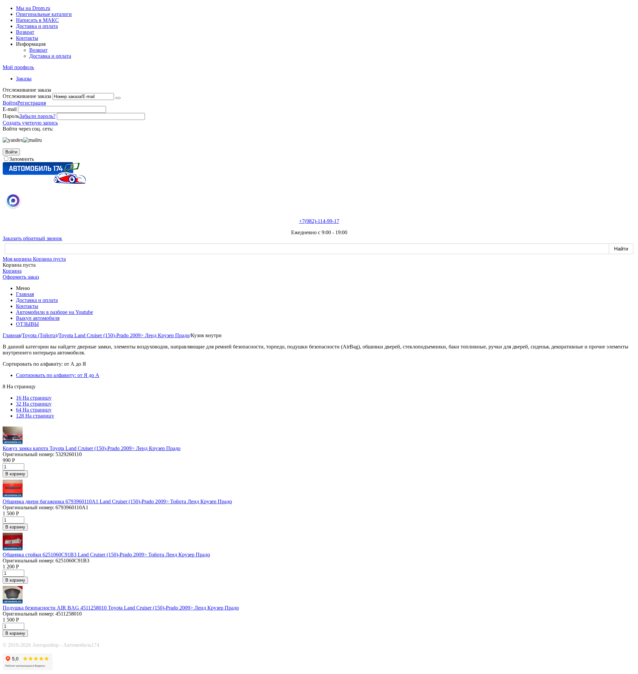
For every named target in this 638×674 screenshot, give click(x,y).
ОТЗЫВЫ (27, 324)
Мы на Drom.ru (33, 8)
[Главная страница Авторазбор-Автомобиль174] (44, 182)
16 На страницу (34, 398)
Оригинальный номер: (28, 454)
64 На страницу (34, 410)
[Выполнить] (118, 98)
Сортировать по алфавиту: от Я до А (57, 375)
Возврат (25, 32)
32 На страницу (34, 404)
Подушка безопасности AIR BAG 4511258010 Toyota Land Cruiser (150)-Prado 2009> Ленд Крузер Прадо (121, 608)
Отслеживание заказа (27, 96)
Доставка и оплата (37, 26)
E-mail (10, 109)
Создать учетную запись (30, 123)
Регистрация (31, 103)
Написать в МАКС (37, 20)
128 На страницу (35, 416)
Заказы (24, 78)
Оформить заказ (21, 277)
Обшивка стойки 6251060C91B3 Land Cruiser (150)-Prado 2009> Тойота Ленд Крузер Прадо (106, 554)
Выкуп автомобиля (37, 318)
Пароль (11, 116)
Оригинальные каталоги (44, 14)
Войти (10, 103)
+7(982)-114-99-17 (319, 221)
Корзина (12, 271)
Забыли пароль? (37, 116)
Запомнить (21, 159)
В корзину (15, 473)
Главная (25, 294)
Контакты (27, 38)
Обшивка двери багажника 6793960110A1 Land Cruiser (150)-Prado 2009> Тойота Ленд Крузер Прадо (117, 501)
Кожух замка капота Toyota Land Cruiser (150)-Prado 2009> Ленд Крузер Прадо (91, 448)
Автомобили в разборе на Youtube (54, 312)
